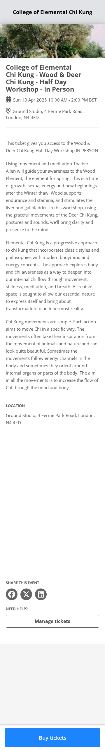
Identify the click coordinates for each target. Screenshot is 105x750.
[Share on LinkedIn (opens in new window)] (41, 594)
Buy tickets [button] (52, 737)
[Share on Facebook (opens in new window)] (12, 594)
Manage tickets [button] (52, 621)
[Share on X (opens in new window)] (26, 594)
